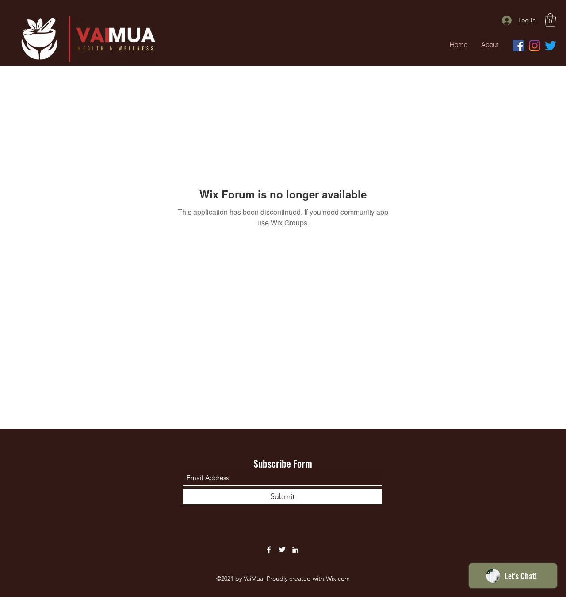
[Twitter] (550, 45)
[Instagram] (534, 45)
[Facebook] (518, 45)
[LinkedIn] (295, 549)
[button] (550, 20)
